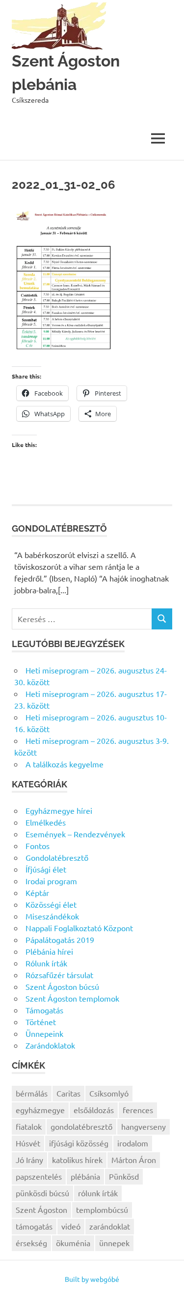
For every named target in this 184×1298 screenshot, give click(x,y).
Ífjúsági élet (46, 869)
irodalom (132, 1143)
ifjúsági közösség (78, 1143)
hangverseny (143, 1126)
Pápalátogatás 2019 (60, 939)
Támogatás (44, 1010)
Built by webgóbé (92, 1279)
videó (70, 1226)
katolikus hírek (77, 1159)
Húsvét (28, 1143)
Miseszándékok (52, 916)
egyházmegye (40, 1110)
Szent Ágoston (41, 1209)
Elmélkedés (46, 822)
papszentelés (39, 1176)
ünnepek (114, 1243)
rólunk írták (98, 1193)
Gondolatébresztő (57, 857)
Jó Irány (29, 1159)
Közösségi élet (51, 904)
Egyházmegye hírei (59, 810)
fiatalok (29, 1126)
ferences (138, 1110)
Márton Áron (133, 1159)
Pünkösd (124, 1176)
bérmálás (32, 1093)
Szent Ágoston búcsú (62, 986)
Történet (41, 1022)
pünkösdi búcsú (42, 1193)
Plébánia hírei (49, 951)
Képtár (37, 892)
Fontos (38, 845)
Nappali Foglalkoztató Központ (79, 928)
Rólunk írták (46, 963)
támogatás (34, 1226)
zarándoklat (109, 1226)
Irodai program (51, 881)
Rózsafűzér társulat (59, 975)
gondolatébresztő (81, 1126)
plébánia (85, 1176)
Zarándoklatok (50, 1045)
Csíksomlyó (109, 1093)
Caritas (68, 1093)
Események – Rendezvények (75, 834)
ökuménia (73, 1243)
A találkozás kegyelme (65, 764)
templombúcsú (102, 1209)
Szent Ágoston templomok (72, 998)
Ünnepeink (44, 1033)
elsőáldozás (94, 1110)
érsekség (31, 1243)
